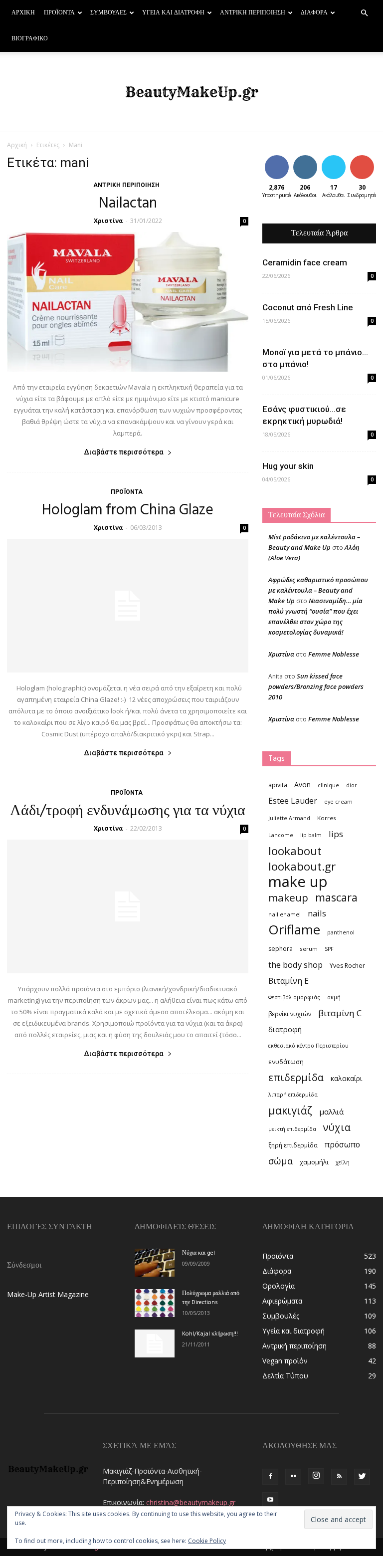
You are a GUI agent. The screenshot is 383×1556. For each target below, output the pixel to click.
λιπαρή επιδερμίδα (293, 1094)
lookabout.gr (302, 866)
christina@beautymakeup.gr (190, 1502)
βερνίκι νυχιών (289, 1014)
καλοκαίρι (346, 1078)
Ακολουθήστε (312, 159)
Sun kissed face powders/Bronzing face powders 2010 (316, 686)
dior (351, 785)
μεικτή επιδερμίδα (292, 1128)
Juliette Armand (289, 818)
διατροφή (285, 1029)
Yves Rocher (347, 965)
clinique (328, 785)
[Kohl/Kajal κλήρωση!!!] (155, 1343)
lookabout (295, 851)
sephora (280, 948)
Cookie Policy (207, 1541)
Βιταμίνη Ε (288, 981)
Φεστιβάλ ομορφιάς (294, 997)
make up (298, 882)
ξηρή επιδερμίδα (293, 1145)
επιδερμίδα (296, 1077)
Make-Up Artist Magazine (48, 1294)
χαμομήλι (314, 1161)
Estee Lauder (292, 801)
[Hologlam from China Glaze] (127, 605)
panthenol (341, 932)
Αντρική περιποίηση (252, 13)
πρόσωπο (342, 1144)
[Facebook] (270, 1477)
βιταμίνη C (340, 1013)
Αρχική (23, 13)
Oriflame (294, 929)
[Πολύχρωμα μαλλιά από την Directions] (155, 1303)
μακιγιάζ (290, 1110)
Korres (326, 818)
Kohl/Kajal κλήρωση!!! (210, 1334)
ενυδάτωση (286, 1061)
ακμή (334, 997)
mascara (336, 897)
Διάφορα (314, 13)
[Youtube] (270, 1500)
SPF (329, 948)
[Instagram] (316, 1476)
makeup (288, 897)
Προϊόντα (59, 13)
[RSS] (339, 1477)
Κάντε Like (276, 162)
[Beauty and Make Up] (191, 92)
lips (336, 834)
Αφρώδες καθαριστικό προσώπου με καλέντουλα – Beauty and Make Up (318, 590)
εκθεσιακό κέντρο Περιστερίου (308, 1045)
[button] (364, 13)
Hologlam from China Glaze (127, 510)
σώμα (280, 1160)
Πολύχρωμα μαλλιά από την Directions (210, 1298)
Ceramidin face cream (304, 262)
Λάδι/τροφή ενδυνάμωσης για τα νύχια (127, 811)
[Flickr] (293, 1477)
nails (317, 913)
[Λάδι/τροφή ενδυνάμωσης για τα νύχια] (127, 906)
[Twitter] (362, 1477)
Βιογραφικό (29, 39)
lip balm (311, 835)
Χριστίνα (108, 221)
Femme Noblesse (333, 654)
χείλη (343, 1162)
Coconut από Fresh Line (307, 307)
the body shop (295, 964)
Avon (302, 784)
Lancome (280, 835)
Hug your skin (288, 466)
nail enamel (284, 914)
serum (309, 948)
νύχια (337, 1127)
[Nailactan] (127, 302)
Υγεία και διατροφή (173, 13)
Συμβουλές (108, 13)
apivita (277, 785)
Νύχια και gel (198, 1253)
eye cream (338, 801)
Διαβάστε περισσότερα (124, 452)
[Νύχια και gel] (155, 1263)
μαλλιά (331, 1111)
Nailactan (128, 204)
